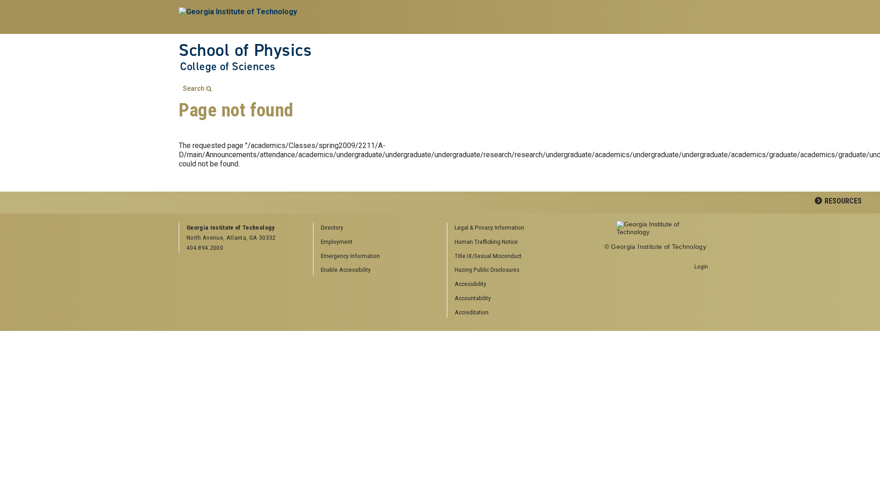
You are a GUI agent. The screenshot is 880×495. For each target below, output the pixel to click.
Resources (843, 201)
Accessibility (470, 283)
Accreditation (472, 312)
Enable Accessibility (346, 269)
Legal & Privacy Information (489, 227)
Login (701, 266)
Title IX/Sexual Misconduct (488, 255)
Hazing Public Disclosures (487, 269)
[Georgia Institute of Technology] (239, 17)
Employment (336, 241)
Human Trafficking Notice (486, 241)
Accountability (473, 298)
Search (193, 89)
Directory (332, 227)
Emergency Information (350, 255)
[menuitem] (511, 228)
